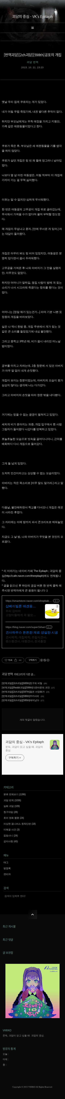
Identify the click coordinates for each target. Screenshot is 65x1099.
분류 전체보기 (15, 794)
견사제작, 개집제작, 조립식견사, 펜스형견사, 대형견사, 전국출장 (26, 639)
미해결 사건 (12, 829)
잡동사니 (11, 835)
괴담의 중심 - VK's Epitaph (32, 16)
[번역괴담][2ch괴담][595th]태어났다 (20, 700)
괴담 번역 (7, 674)
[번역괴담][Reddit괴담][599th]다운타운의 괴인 (26, 687)
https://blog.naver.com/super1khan (25, 627)
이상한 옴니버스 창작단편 (20, 823)
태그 (6, 862)
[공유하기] (15, 660)
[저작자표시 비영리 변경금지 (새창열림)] (44, 660)
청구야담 (11, 812)
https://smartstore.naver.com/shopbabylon (29, 600)
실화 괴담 (12, 806)
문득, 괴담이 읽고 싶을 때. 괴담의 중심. (24, 748)
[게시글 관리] (20, 660)
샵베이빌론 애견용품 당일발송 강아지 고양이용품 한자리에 (21, 606)
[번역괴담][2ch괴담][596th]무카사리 (20, 696)
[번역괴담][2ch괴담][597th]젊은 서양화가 (23, 691)
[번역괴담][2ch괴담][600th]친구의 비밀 (22, 683)
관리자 (7, 874)
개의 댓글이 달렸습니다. (32, 719)
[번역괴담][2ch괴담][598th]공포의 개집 (32, 54)
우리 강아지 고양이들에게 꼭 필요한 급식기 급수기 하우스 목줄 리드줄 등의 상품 (21, 613)
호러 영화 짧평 (14, 818)
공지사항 (11, 841)
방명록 (7, 868)
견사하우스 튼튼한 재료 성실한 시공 (32, 632)
